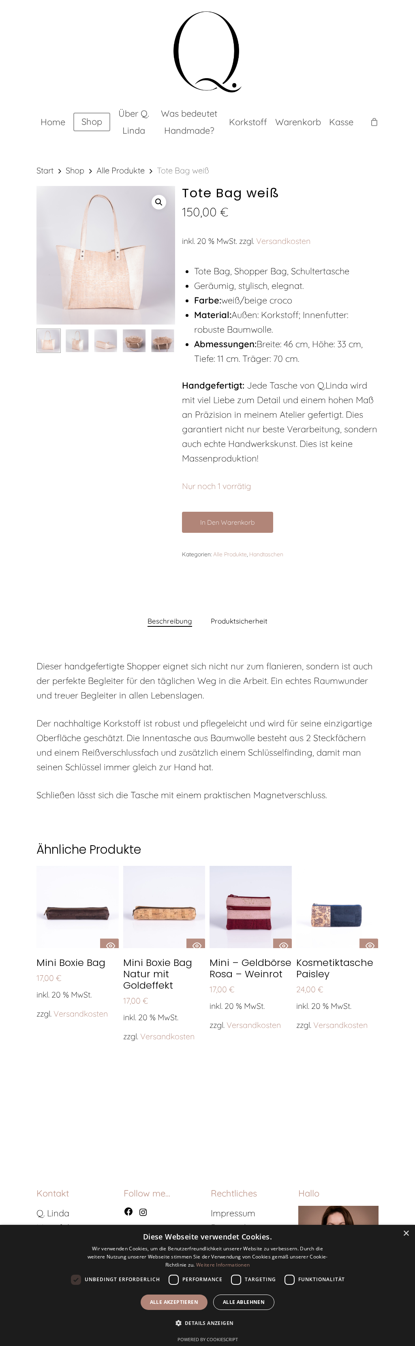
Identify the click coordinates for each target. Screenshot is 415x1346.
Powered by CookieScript (208, 1339)
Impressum (233, 1213)
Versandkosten (283, 241)
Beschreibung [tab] (170, 621)
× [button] (406, 1234)
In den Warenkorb (227, 522)
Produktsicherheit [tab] (239, 621)
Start (44, 170)
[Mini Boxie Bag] (77, 907)
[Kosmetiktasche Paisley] (337, 907)
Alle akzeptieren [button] (174, 1302)
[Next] (162, 341)
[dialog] (207, 1285)
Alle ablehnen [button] (244, 1302)
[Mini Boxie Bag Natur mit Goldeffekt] (164, 907)
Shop (75, 170)
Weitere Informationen (223, 1264)
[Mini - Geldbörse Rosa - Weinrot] (251, 907)
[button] (159, 202)
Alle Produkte (120, 170)
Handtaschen (266, 554)
